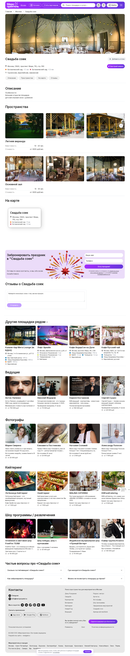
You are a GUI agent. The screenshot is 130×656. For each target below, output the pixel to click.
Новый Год (69, 609)
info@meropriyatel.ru (19, 599)
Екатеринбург (52, 646)
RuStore (45, 615)
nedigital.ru (26, 635)
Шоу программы (99, 603)
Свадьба (68, 596)
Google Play (31, 615)
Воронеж (42, 646)
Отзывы (54, 78)
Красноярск (78, 646)
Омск (112, 646)
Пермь (117, 646)
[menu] (121, 5)
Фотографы (97, 599)
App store (16, 615)
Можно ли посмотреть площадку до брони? (86, 579)
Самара (24, 648)
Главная (8, 12)
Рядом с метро (98, 593)
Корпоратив (69, 599)
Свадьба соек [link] (30, 12)
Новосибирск (103, 646)
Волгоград (33, 646)
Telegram (15, 595)
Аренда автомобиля (100, 612)
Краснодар (69, 646)
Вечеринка (69, 603)
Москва (23, 5)
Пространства (27, 78)
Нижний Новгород (90, 646)
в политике (56, 652)
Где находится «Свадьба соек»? (82, 570)
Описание (12, 78)
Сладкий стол (98, 609)
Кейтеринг (68, 606)
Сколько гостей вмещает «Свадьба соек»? (25, 570)
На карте (42, 78)
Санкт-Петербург (21, 646)
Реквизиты (69, 627)
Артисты (96, 596)
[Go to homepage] (13, 5)
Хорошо (87, 651)
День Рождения (70, 593)
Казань (60, 646)
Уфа (30, 648)
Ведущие (68, 612)
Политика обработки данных (123, 489)
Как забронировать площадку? (20, 579)
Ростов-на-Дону (14, 648)
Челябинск (37, 648)
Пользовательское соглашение (20, 627)
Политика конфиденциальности (103, 627)
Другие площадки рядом (25, 321)
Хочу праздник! (104, 267)
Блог (83, 627)
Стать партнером (51, 5)
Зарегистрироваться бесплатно (103, 621)
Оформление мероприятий (102, 606)
